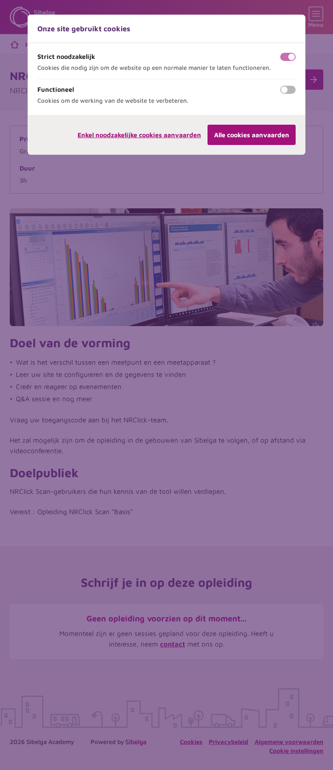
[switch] (288, 57)
